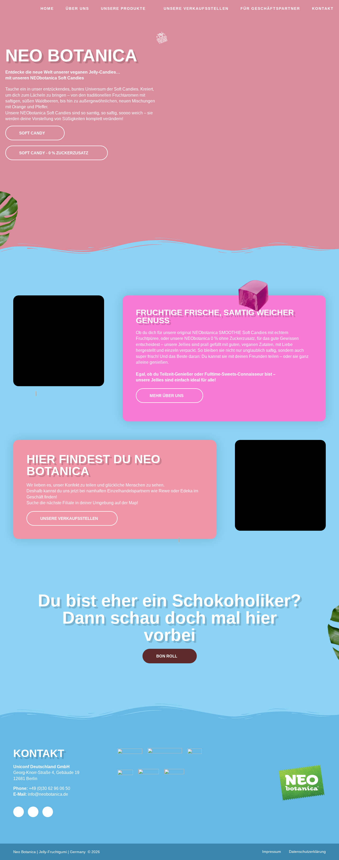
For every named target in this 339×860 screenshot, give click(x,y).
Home (47, 8)
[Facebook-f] (33, 812)
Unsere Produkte (123, 8)
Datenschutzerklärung (307, 851)
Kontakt (323, 8)
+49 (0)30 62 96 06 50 (49, 788)
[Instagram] (18, 812)
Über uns (77, 8)
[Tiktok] (47, 812)
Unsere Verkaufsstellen (196, 8)
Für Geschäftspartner (270, 8)
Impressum (271, 851)
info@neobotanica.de (48, 794)
